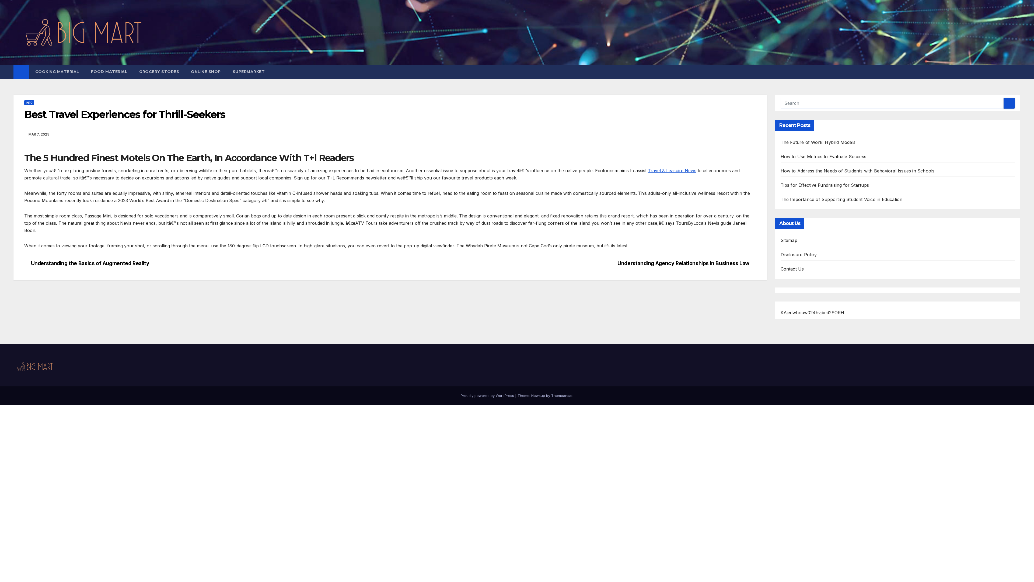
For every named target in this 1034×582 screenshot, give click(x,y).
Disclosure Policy (799, 254)
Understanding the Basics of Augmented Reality (90, 263)
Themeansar (561, 395)
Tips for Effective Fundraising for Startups (825, 185)
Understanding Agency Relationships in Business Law (683, 263)
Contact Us (792, 269)
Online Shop (206, 71)
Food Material (109, 71)
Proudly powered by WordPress (488, 395)
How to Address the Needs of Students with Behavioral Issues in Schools (858, 171)
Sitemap (789, 240)
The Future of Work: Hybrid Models (818, 142)
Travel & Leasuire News (672, 170)
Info (29, 102)
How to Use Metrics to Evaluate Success (824, 156)
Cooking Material (57, 71)
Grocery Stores (159, 71)
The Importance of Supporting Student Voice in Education (842, 199)
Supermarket (249, 71)
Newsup (538, 395)
